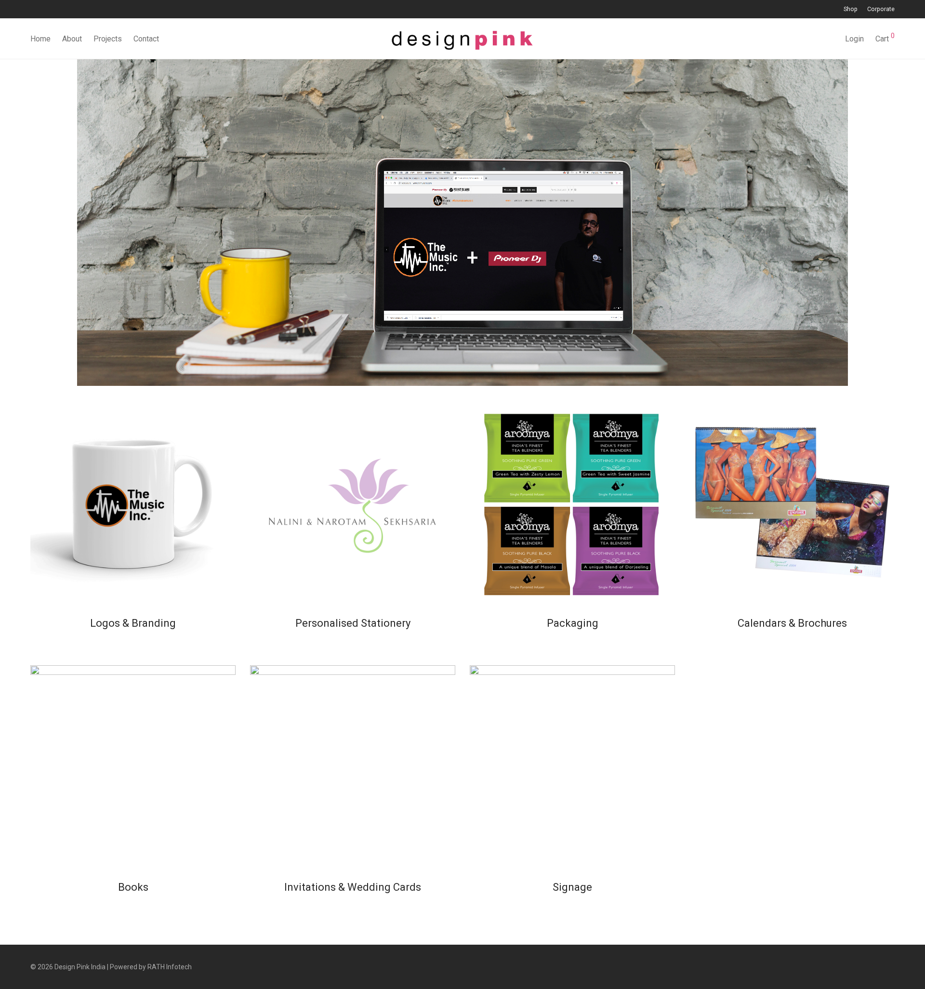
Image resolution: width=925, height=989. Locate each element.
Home (40, 38)
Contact (146, 38)
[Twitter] (56, 9)
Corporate (881, 9)
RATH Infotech (169, 967)
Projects (107, 38)
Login (854, 38)
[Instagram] (44, 9)
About (72, 38)
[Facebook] (32, 9)
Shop (851, 9)
